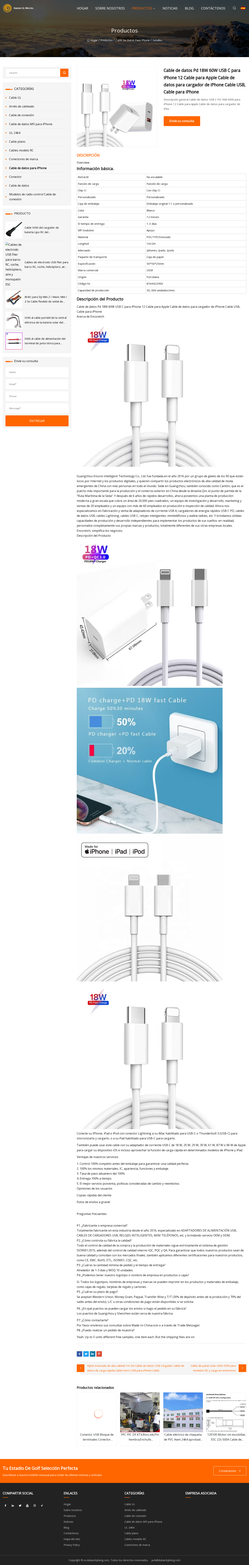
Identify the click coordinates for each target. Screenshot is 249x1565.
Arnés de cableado (21, 106)
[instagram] (34, 1505)
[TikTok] (42, 1505)
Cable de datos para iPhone (133, 40)
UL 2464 (14, 133)
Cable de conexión (21, 115)
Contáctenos (213, 8)
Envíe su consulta (181, 121)
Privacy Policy (72, 1545)
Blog (189, 8)
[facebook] (5, 1505)
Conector (15, 177)
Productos (142, 8)
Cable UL (15, 98)
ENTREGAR (37, 421)
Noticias (170, 8)
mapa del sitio (72, 1539)
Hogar (82, 8)
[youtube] (27, 1505)
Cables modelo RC (21, 150)
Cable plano (17, 142)
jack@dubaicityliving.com (165, 1560)
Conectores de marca (23, 159)
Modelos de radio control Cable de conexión (32, 196)
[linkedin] (12, 1505)
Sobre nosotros (110, 8)
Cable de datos (19, 186)
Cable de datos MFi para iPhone (30, 124)
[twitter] (20, 1505)
